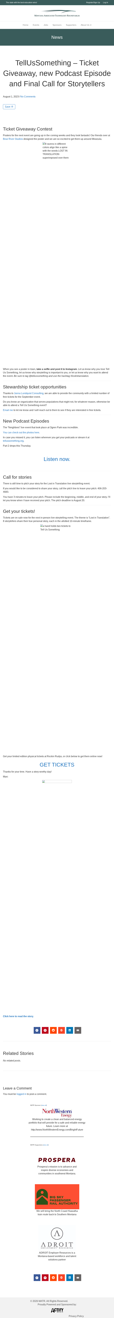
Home (25, 25)
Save (8, 106)
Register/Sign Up (93, 2)
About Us (85, 25)
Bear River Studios (13, 139)
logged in (21, 1094)
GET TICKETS (57, 765)
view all (43, 1105)
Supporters (71, 25)
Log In (105, 2)
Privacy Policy (76, 1316)
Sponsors (57, 25)
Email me (8, 410)
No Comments (27, 96)
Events (36, 25)
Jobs (46, 25)
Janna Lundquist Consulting (28, 393)
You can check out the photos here (21, 432)
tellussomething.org (13, 441)
